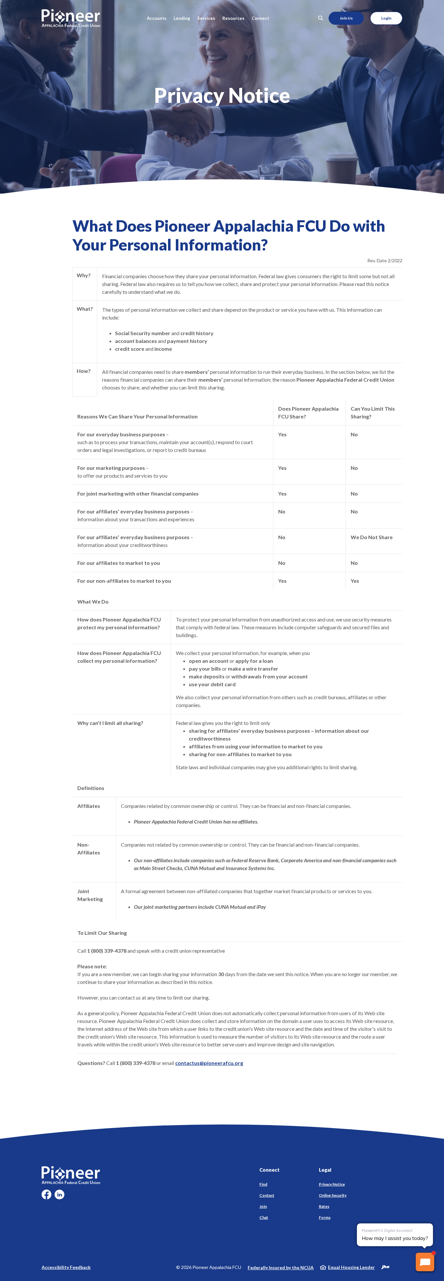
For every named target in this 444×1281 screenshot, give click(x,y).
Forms (325, 1217)
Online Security (332, 1195)
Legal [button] (325, 1170)
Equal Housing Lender (351, 1267)
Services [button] (206, 18)
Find (263, 1184)
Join (263, 1206)
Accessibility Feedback (66, 1267)
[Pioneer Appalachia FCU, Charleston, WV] (71, 18)
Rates (324, 1206)
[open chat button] (425, 1262)
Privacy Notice (332, 1184)
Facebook (46, 1196)
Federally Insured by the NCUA (281, 1267)
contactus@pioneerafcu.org (209, 1063)
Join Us (346, 18)
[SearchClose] (320, 18)
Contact (266, 1195)
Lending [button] (182, 18)
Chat (263, 1217)
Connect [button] (260, 18)
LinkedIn (59, 1196)
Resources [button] (233, 18)
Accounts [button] (156, 18)
